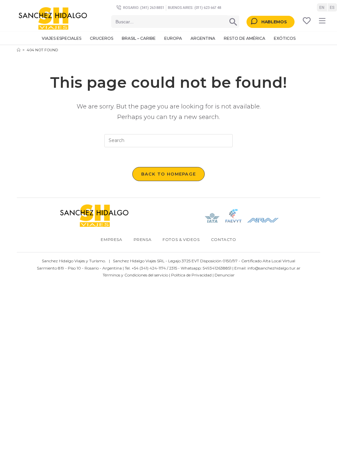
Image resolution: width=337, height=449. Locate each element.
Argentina (203, 38)
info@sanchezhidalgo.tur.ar (273, 268)
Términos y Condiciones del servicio (135, 274)
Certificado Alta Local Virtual (268, 260)
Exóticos (285, 38)
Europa (173, 38)
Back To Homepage (168, 174)
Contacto (223, 239)
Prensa (143, 239)
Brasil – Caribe (139, 38)
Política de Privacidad (191, 274)
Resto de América (244, 38)
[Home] (18, 50)
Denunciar (225, 274)
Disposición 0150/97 (219, 260)
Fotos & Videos (181, 239)
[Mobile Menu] (322, 21)
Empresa (111, 239)
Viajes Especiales (61, 38)
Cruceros (101, 38)
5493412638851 (217, 268)
